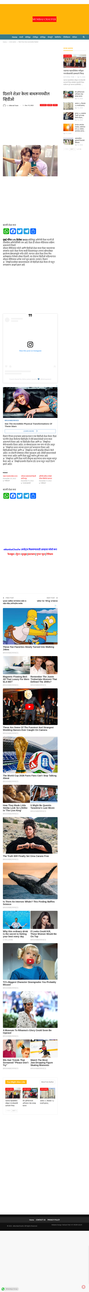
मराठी (21, 37)
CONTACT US (41, 1220)
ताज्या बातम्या (43, 105)
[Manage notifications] (83, 1287)
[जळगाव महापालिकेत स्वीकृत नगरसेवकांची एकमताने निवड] (13, 1093)
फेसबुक (11, 554)
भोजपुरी (50, 37)
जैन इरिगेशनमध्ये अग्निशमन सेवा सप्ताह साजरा (79, 94)
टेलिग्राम (49, 554)
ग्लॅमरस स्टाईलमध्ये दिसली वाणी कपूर (28, 477)
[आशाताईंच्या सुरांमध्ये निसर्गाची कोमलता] (68, 141)
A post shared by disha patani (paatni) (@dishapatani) (30, 379)
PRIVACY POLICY (54, 1220)
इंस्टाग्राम (31, 554)
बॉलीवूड (27, 37)
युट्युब (24, 554)
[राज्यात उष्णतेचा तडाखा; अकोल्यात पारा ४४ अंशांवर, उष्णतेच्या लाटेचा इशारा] (68, 127)
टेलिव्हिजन (66, 37)
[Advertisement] (74, 19)
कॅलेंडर (74, 37)
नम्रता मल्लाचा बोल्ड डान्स (10, 476)
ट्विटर (18, 554)
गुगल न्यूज (40, 554)
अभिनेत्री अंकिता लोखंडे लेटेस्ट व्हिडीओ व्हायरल (45, 477)
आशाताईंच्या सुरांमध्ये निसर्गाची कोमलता (79, 140)
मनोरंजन (55, 105)
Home (14, 37)
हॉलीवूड (42, 37)
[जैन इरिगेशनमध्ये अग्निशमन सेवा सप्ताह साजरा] (30, 1093)
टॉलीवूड (35, 37)
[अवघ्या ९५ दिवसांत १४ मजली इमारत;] (47, 1093)
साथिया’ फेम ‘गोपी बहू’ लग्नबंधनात (47, 601)
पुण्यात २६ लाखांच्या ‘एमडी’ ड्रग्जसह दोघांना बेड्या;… (80, 115)
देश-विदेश (50, 105)
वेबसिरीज (58, 37)
